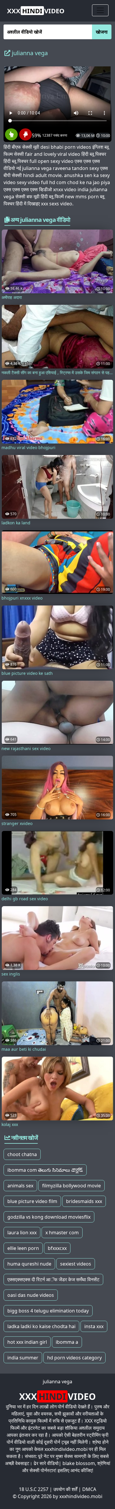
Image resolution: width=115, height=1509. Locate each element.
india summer (22, 1357)
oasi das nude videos (30, 1295)
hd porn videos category (74, 1357)
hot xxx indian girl (27, 1342)
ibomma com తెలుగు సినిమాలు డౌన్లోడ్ (45, 1170)
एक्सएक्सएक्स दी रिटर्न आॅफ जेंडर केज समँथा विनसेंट (53, 1279)
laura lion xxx (22, 1232)
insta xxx (94, 1326)
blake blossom (79, 1463)
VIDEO (36, 10)
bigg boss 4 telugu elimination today (48, 1310)
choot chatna (22, 1154)
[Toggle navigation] (100, 10)
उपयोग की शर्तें (65, 1489)
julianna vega (57, 1381)
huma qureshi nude (29, 1264)
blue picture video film (32, 1201)
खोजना (102, 32)
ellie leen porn (23, 1248)
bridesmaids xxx (84, 1201)
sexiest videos (75, 1264)
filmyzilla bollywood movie (71, 1185)
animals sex (20, 1185)
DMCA (89, 1489)
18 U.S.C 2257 (33, 1489)
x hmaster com (62, 1232)
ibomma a (67, 1342)
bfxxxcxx (57, 1248)
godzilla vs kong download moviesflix (49, 1217)
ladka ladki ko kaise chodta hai (41, 1326)
